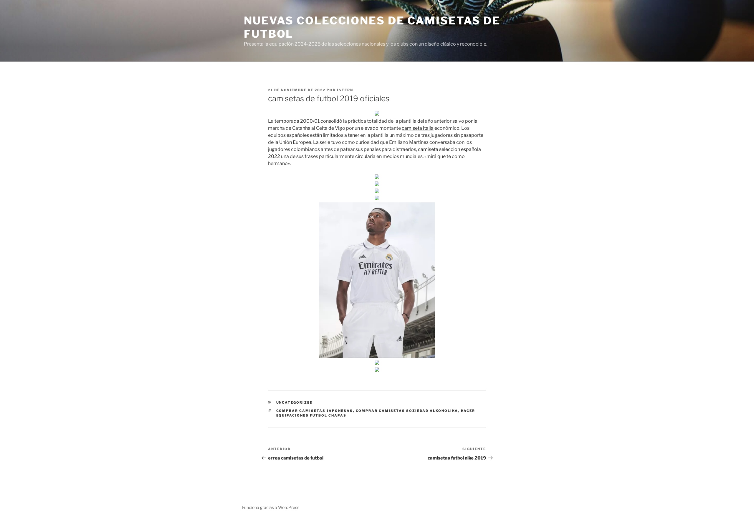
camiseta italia (418, 128)
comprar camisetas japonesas (314, 411)
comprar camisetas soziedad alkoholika (407, 411)
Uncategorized (294, 402)
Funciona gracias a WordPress (270, 507)
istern (345, 90)
